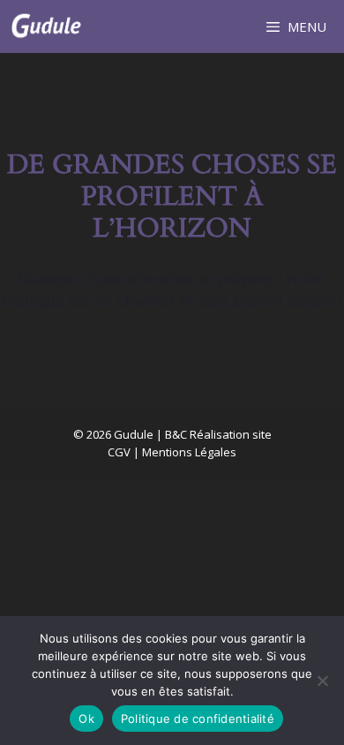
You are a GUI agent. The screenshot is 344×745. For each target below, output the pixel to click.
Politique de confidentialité (197, 718)
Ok (86, 718)
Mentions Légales (189, 452)
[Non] (322, 680)
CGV (119, 452)
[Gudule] (46, 26)
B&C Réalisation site (218, 434)
